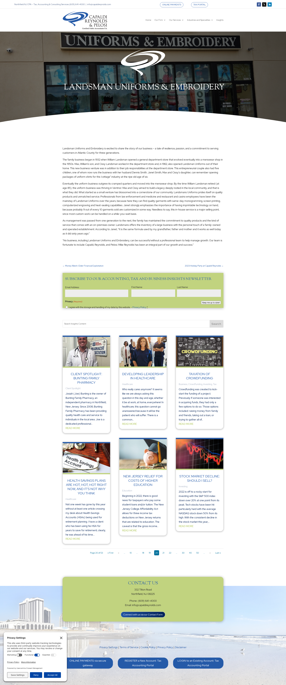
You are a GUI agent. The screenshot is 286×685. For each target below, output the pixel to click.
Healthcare (71, 499)
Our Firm (158, 20)
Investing (207, 384)
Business (183, 384)
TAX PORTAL (199, 4)
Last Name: (182, 287)
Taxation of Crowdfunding (199, 376)
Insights (219, 20)
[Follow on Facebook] (259, 4)
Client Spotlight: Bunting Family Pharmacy (86, 378)
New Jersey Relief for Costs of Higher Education (143, 480)
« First (110, 552)
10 (131, 552)
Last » (218, 552)
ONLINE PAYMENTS (171, 4)
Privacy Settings (109, 647)
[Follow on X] (264, 4)
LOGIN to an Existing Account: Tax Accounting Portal (198, 663)
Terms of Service (129, 647)
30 (183, 552)
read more (73, 428)
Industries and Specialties (198, 20)
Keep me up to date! (211, 302)
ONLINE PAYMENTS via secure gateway (87, 663)
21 (163, 552)
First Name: (137, 287)
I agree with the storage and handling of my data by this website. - (108, 307)
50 (197, 552)
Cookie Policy (148, 647)
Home (148, 20)
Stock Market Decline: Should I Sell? (199, 478)
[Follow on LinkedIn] (270, 4)
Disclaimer (180, 647)
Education (127, 490)
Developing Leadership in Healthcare (143, 376)
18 (143, 552)
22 (170, 552)
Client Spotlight (73, 388)
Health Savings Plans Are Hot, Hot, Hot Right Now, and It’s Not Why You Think (86, 486)
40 (190, 552)
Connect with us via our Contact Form (143, 614)
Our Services (175, 20)
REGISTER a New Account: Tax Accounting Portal (143, 663)
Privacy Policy (139, 307)
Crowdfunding (195, 384)
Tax (214, 384)
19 (150, 552)
